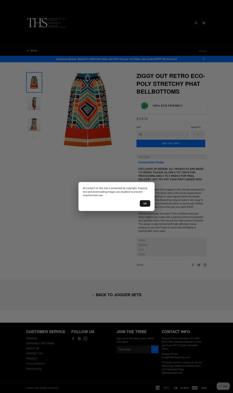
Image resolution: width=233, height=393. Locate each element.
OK (145, 203)
